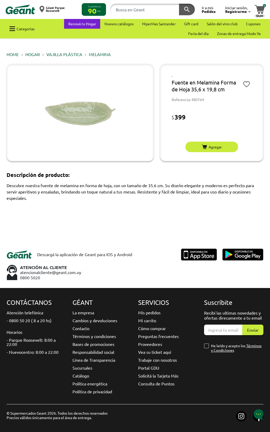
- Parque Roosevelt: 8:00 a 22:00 (31, 342)
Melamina (100, 54)
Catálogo (81, 376)
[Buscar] (187, 9)
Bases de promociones (93, 344)
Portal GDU (148, 368)
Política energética (90, 383)
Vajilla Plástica (64, 54)
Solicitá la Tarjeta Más (158, 376)
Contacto (81, 328)
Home (13, 54)
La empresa (83, 312)
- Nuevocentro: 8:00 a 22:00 (33, 352)
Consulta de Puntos (156, 383)
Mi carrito (147, 320)
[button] (94, 9)
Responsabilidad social (93, 352)
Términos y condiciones (94, 336)
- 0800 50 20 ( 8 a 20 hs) (29, 320)
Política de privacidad (92, 391)
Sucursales (82, 368)
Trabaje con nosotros (157, 360)
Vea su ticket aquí (154, 352)
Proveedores (150, 344)
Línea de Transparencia (94, 360)
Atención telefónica (25, 312)
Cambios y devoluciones (95, 320)
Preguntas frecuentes (158, 336)
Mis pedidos (149, 312)
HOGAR (32, 54)
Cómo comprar (152, 328)
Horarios (14, 332)
